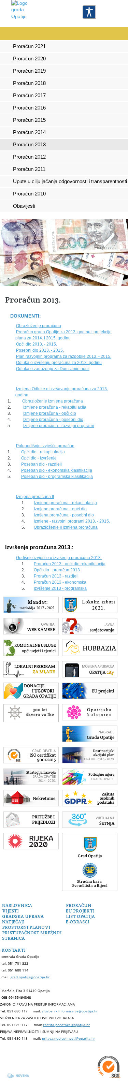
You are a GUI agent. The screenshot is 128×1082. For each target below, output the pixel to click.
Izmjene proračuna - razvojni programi (58, 425)
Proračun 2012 (29, 157)
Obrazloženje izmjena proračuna (52, 401)
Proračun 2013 (29, 144)
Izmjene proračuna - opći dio (49, 413)
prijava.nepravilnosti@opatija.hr (68, 1038)
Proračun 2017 (29, 95)
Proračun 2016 (29, 108)
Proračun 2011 (29, 169)
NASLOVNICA (17, 905)
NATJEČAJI (13, 922)
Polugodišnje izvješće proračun (45, 445)
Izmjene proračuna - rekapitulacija (54, 407)
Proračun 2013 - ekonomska (60, 582)
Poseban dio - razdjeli (41, 464)
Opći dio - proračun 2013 (57, 570)
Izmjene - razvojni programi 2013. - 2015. (72, 521)
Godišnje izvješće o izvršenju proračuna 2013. (59, 557)
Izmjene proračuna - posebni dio (53, 419)
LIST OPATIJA (80, 916)
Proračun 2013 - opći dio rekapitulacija (69, 563)
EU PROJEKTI (80, 911)
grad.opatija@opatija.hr (30, 977)
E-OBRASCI (77, 922)
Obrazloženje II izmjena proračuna (66, 527)
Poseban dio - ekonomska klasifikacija (56, 470)
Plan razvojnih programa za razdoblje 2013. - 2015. (63, 356)
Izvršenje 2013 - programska (60, 588)
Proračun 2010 (29, 193)
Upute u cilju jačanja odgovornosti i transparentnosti (70, 181)
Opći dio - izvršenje (39, 458)
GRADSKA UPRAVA (23, 916)
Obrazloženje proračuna (38, 325)
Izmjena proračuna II (35, 496)
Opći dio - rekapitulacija (43, 452)
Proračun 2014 (29, 132)
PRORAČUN (78, 905)
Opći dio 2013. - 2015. (36, 344)
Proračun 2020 (29, 58)
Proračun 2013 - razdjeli (56, 576)
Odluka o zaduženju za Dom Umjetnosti (52, 368)
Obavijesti (24, 206)
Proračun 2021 (29, 46)
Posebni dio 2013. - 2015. (40, 350)
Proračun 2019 (29, 71)
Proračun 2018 (29, 83)
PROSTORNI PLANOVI (26, 927)
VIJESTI (10, 911)
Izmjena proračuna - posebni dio (64, 515)
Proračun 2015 (29, 120)
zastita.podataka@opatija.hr (66, 1024)
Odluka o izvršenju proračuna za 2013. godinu (59, 362)
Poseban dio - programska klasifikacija (57, 476)
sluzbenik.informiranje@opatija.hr (70, 1011)
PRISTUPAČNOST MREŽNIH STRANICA (32, 935)
